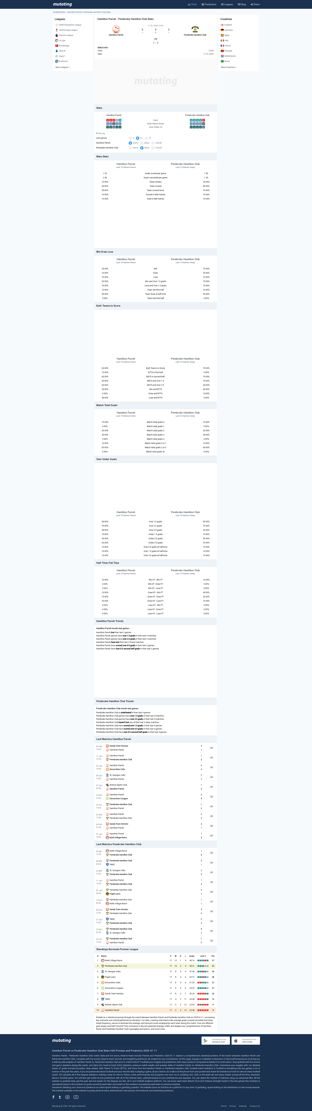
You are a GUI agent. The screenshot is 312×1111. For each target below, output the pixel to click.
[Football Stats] (62, 4)
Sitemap (243, 1106)
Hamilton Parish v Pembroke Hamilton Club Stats (89, 12)
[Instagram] (70, 1097)
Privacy (232, 1106)
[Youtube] (77, 1097)
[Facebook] (55, 1097)
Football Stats (59, 12)
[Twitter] (62, 1097)
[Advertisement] (155, 81)
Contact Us (255, 1106)
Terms (224, 1106)
